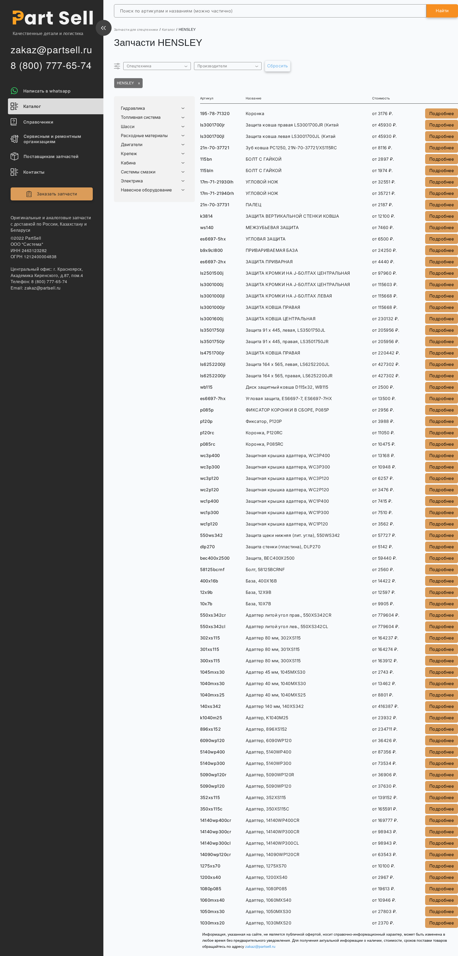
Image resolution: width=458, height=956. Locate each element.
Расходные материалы (144, 135)
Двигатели (131, 144)
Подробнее (441, 113)
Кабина (128, 162)
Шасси (127, 126)
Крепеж (129, 153)
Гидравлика (133, 108)
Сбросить (277, 65)
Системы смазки (138, 171)
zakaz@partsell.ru (260, 946)
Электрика (132, 180)
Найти (442, 10)
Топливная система (141, 117)
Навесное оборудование (146, 189)
